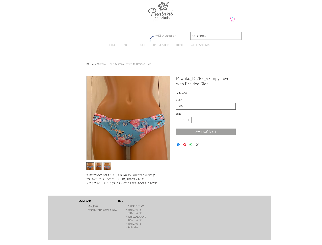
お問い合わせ (135, 227)
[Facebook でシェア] (178, 145)
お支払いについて (137, 217)
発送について (135, 209)
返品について (135, 224)
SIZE (179, 100)
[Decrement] (179, 120)
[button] (232, 19)
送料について (135, 213)
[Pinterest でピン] (185, 145)
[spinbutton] (184, 120)
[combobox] (206, 106)
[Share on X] (197, 145)
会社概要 (93, 206)
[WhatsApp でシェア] (191, 145)
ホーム (90, 64)
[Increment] (189, 120)
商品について (135, 220)
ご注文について (136, 206)
